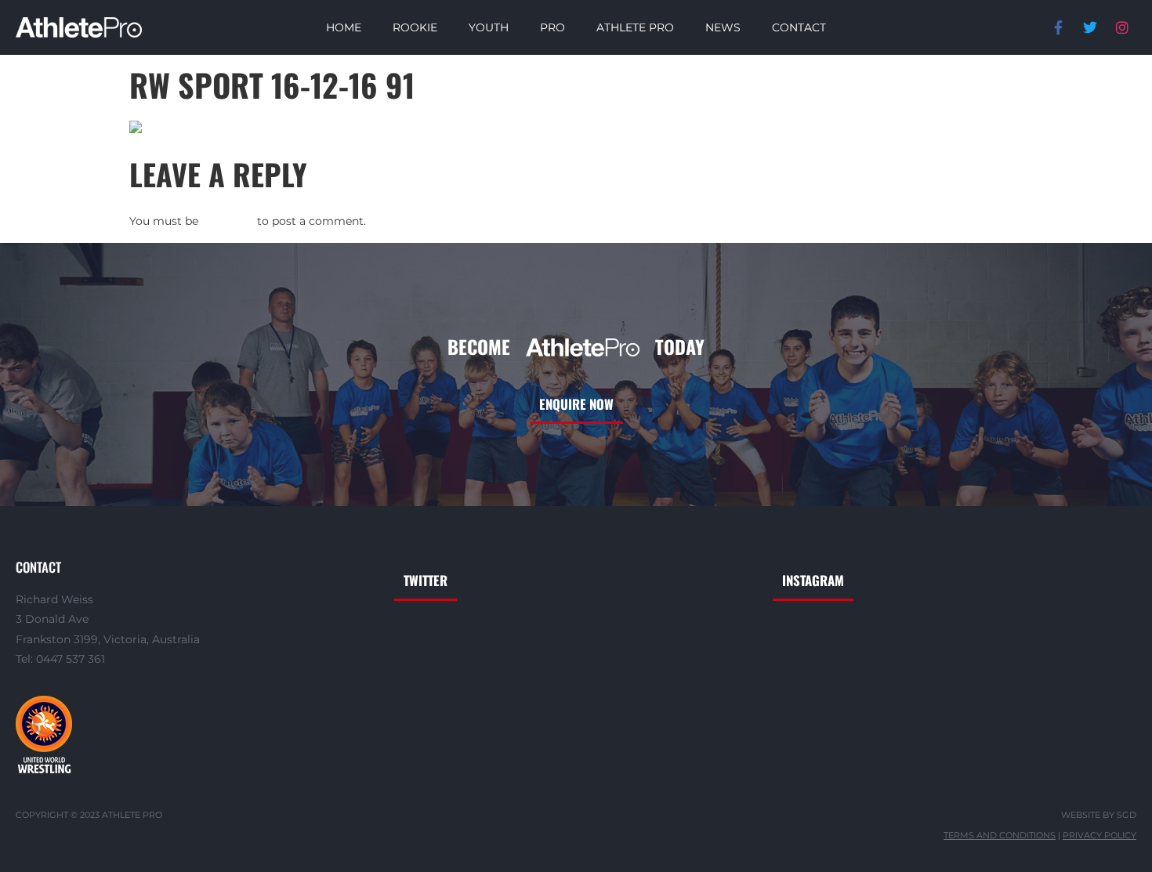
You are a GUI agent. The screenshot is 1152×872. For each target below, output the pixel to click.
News (723, 27)
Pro (552, 27)
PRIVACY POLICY (1099, 835)
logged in (227, 221)
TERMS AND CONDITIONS (1000, 835)
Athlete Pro (635, 27)
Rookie (415, 27)
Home (343, 27)
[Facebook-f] (1058, 27)
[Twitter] (1090, 27)
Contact (799, 27)
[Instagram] (1122, 27)
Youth (489, 27)
